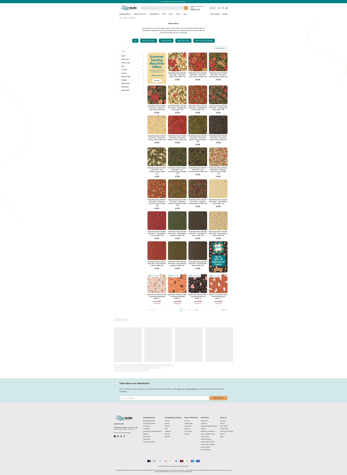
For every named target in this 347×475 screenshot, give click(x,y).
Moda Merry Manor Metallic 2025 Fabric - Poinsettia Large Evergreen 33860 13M (218, 75)
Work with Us (224, 426)
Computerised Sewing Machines (152, 431)
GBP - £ (212, 8)
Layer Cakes (188, 426)
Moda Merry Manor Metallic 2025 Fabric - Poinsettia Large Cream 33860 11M (177, 75)
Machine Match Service (207, 442)
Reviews (225, 14)
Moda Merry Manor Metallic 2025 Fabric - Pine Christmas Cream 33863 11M (157, 170)
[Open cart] (226, 8)
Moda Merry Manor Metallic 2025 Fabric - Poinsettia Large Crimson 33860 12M (198, 75)
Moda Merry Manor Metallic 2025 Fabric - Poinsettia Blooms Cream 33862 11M (157, 137)
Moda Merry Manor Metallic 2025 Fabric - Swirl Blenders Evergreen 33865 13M (177, 233)
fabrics (179, 389)
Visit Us (222, 423)
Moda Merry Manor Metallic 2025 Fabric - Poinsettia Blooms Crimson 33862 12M (177, 137)
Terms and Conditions (226, 431)
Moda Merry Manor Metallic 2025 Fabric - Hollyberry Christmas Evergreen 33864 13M (177, 202)
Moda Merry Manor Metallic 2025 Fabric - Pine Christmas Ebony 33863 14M (197, 169)
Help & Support (215, 14)
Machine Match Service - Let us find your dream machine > (173, 1)
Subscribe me (218, 398)
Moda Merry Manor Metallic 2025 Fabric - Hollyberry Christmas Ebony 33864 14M (197, 201)
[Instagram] (118, 437)
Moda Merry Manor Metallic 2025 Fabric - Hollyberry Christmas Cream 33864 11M (218, 170)
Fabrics (125, 17)
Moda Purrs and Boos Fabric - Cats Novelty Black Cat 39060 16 (198, 296)
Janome (167, 423)
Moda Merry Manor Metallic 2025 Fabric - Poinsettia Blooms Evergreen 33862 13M (198, 138)
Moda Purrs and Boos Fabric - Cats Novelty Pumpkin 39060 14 (177, 296)
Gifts (177, 14)
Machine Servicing (206, 439)
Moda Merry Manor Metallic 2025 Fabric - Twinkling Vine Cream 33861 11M (177, 107)
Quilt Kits (187, 434)
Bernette (167, 434)
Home (120, 17)
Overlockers (146, 426)
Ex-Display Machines (149, 442)
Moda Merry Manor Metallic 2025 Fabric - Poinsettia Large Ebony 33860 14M (157, 107)
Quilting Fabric (188, 423)
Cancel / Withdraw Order (208, 434)
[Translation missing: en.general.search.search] (186, 8)
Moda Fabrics (132, 17)
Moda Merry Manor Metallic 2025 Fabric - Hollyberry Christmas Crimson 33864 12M (157, 202)
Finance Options (205, 447)
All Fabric (187, 421)
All (135, 41)
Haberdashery (154, 14)
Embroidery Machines (149, 423)
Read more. (183, 32)
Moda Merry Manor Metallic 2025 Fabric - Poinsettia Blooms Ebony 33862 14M (218, 137)
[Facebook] (124, 437)
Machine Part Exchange (208, 444)
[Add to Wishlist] (184, 55)
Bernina (167, 426)
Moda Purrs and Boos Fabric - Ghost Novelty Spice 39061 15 (218, 296)
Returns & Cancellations (208, 431)
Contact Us (204, 423)
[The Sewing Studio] (128, 8)
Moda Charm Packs (149, 41)
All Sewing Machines (149, 421)
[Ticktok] (121, 437)
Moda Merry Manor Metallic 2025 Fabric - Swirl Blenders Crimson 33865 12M (157, 233)
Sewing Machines (124, 14)
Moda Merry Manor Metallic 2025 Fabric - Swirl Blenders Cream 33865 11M (218, 201)
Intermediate (147, 436)
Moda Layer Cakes (183, 41)
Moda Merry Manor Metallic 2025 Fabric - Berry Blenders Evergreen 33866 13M (177, 263)
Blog (221, 436)
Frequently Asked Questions (209, 426)
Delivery (203, 428)
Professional (146, 439)
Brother (167, 421)
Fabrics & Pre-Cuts (140, 14)
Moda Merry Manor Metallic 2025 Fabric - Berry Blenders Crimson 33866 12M (157, 263)
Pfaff (166, 428)
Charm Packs (188, 431)
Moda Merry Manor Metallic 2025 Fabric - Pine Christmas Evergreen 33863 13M (177, 170)
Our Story (223, 421)
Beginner (145, 434)
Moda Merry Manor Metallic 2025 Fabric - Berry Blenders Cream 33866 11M (218, 233)
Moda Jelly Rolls (166, 41)
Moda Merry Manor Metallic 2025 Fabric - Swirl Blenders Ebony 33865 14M (198, 233)
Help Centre (204, 421)
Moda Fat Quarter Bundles (204, 41)
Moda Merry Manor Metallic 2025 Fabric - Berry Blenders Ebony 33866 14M (198, 263)
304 (196, 310)
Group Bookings (205, 449)
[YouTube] (115, 437)
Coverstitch (146, 428)
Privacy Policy (224, 428)
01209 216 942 (119, 424)
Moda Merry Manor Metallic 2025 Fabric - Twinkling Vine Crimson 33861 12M (198, 107)
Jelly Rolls (187, 428)
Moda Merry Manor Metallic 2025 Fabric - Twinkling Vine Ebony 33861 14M (218, 107)
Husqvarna (168, 431)
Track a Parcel (205, 436)
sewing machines (192, 389)
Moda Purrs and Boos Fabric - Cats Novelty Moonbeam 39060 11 (157, 296)
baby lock (167, 436)
